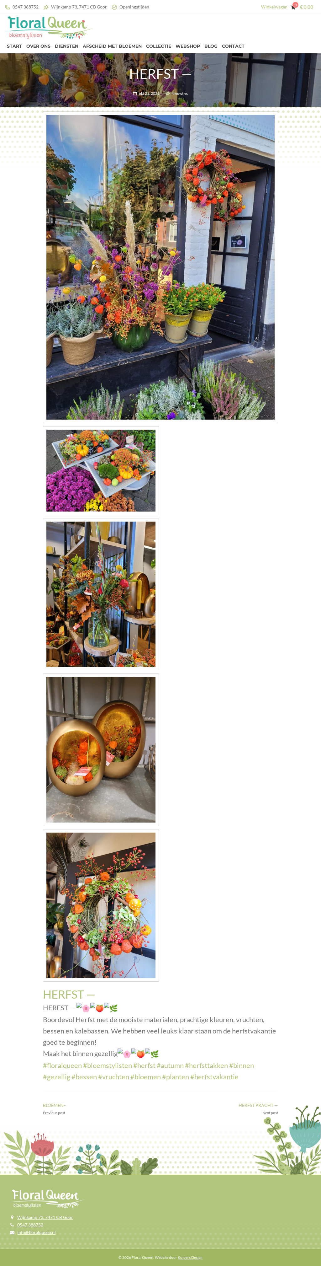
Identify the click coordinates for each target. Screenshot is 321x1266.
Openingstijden (134, 6)
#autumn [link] (170, 1065)
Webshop (188, 46)
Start (14, 46)
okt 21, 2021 (149, 93)
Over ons (38, 46)
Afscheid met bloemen (112, 46)
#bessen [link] (84, 1076)
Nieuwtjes (179, 93)
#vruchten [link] (113, 1076)
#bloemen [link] (145, 1076)
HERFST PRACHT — (258, 1105)
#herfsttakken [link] (206, 1065)
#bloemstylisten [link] (107, 1065)
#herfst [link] (144, 1065)
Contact (233, 46)
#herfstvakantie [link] (214, 1076)
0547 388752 (26, 6)
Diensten (66, 46)
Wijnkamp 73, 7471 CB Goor (79, 6)
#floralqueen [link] (62, 1065)
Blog (211, 46)
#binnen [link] (241, 1065)
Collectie (158, 46)
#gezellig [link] (56, 1076)
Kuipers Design (190, 1257)
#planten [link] (175, 1076)
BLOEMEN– (54, 1105)
